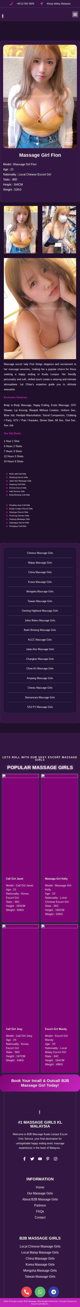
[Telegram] (53, 1292)
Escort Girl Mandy (56, 1029)
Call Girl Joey (14, 1029)
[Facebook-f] (24, 1159)
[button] (75, 14)
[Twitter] (32, 1159)
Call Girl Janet (14, 878)
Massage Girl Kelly (56, 878)
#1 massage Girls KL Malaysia (40, 1124)
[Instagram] (55, 1159)
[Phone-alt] (26, 1292)
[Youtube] (40, 1159)
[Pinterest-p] (48, 1159)
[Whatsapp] (40, 1292)
